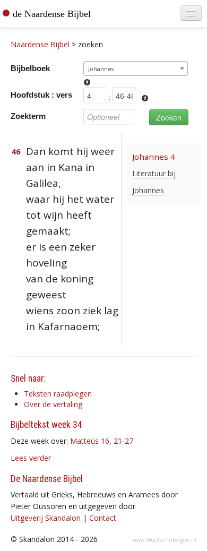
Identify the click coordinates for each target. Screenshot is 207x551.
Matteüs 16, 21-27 (101, 441)
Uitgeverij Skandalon (46, 518)
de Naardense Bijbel (52, 13)
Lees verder (31, 458)
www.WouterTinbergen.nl (164, 540)
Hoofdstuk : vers (41, 94)
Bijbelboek (30, 68)
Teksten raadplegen (58, 394)
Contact (102, 518)
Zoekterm (28, 115)
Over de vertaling (53, 404)
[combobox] (135, 68)
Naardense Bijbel (40, 44)
